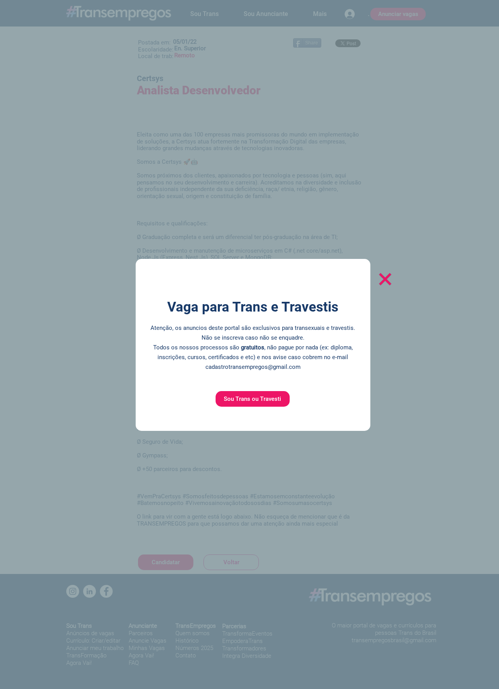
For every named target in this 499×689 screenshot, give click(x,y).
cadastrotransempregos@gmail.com (253, 366)
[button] (253, 399)
